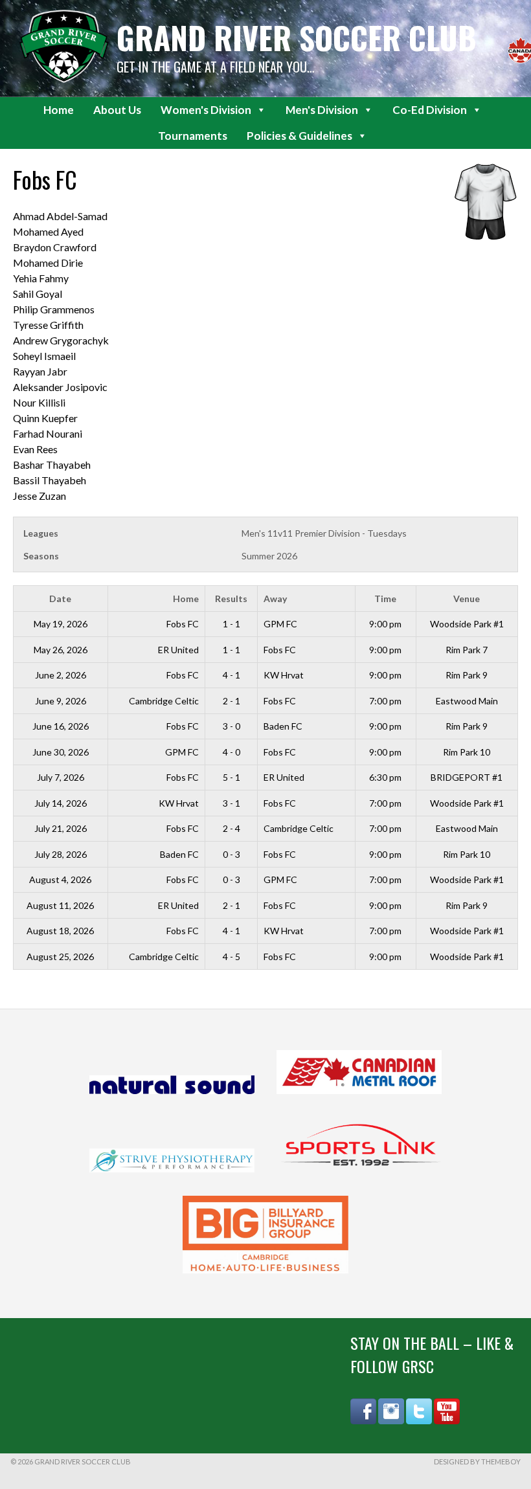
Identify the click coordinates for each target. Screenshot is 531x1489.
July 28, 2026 (60, 854)
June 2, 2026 (60, 674)
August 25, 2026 (60, 956)
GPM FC (280, 623)
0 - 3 (231, 854)
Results (231, 598)
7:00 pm (385, 700)
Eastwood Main (467, 700)
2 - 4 (231, 828)
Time (385, 598)
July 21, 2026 (60, 828)
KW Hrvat (284, 674)
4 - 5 (231, 956)
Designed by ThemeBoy (477, 1461)
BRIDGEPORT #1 (467, 777)
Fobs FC (182, 623)
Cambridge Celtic (164, 700)
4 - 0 (231, 751)
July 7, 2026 (60, 777)
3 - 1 (231, 803)
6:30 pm (385, 777)
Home (58, 110)
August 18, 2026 (60, 930)
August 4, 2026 (60, 879)
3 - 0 (231, 726)
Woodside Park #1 (467, 623)
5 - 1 (231, 777)
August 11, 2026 (60, 905)
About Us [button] (117, 110)
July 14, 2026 (60, 803)
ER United (178, 649)
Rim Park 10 (466, 751)
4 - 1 (231, 674)
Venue (466, 598)
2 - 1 (231, 700)
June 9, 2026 (60, 700)
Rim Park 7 (467, 649)
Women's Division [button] (206, 110)
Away (275, 598)
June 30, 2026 (60, 751)
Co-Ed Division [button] (429, 110)
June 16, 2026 (60, 726)
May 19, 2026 (60, 623)
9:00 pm (385, 623)
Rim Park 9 (467, 674)
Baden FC (283, 726)
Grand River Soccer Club (297, 37)
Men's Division (322, 110)
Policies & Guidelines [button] (299, 135)
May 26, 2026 (60, 649)
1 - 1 (231, 623)
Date (60, 598)
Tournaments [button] (192, 135)
